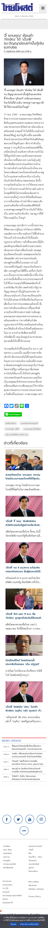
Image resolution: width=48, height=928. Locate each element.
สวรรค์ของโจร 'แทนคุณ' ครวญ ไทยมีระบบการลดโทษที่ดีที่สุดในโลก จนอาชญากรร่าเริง (23, 478)
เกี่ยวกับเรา (33, 885)
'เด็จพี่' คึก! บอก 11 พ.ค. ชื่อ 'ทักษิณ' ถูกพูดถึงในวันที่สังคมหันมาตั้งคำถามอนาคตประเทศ (24, 618)
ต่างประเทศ (7, 881)
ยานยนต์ (6, 892)
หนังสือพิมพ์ (8, 867)
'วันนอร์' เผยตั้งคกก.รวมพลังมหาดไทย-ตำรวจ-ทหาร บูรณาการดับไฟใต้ (28, 763)
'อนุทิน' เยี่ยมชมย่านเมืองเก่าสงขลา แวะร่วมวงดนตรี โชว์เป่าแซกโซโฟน (27, 755)
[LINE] (24, 830)
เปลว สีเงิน (7, 849)
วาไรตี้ (31, 849)
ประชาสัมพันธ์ (34, 864)
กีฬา (30, 853)
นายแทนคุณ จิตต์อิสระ (32, 429)
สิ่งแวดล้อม (33, 871)
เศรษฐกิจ (6, 860)
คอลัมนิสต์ (7, 853)
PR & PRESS (34, 882)
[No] (45, 921)
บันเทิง (5, 899)
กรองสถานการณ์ (35, 846)
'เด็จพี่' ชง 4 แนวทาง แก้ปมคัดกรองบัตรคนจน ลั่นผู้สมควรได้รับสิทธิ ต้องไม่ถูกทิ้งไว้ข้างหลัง (24, 571)
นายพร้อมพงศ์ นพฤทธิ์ (29, 423)
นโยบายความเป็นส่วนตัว (29, 924)
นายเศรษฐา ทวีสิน (12, 429)
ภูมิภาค (31, 867)
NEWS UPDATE (11, 741)
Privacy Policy (35, 896)
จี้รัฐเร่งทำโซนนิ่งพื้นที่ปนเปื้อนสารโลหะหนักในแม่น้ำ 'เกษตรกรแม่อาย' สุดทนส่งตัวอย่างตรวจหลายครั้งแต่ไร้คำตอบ (27, 747)
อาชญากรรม (7, 884)
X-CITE (5, 888)
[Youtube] (30, 819)
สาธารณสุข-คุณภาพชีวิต (12, 895)
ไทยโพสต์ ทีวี (8, 902)
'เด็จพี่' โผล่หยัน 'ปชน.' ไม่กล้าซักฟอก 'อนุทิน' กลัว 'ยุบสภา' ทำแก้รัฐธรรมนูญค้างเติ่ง (23, 710)
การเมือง (6, 846)
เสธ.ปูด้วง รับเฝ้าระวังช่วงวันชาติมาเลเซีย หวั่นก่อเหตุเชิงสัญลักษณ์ (27, 770)
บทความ (6, 857)
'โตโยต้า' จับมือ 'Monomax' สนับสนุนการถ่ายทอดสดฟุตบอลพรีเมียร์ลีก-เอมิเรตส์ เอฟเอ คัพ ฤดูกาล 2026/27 (26, 778)
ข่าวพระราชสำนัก (9, 864)
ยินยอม (13, 924)
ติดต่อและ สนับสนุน (36, 889)
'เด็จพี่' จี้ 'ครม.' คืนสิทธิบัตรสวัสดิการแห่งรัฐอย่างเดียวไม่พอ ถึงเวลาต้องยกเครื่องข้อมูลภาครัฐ (24, 525)
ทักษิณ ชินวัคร (11, 423)
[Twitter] (18, 819)
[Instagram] (41, 819)
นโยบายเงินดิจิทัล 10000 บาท (17, 434)
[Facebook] (7, 819)
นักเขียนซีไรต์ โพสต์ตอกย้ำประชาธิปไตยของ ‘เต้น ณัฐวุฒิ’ (23, 662)
